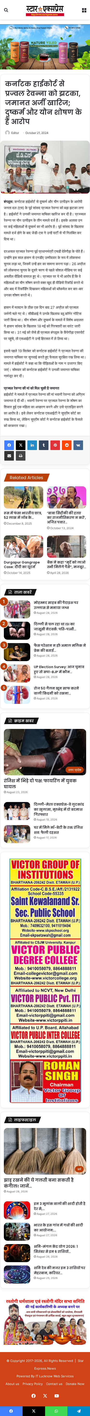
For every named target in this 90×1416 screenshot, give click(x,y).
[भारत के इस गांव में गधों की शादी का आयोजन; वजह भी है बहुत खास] (17, 1232)
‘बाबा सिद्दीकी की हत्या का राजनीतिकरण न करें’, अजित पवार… (66, 518)
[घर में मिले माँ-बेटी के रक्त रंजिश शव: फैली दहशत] (17, 834)
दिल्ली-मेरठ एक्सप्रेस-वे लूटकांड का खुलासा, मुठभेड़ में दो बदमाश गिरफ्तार (59, 809)
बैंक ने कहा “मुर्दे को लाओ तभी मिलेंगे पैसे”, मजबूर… (66, 564)
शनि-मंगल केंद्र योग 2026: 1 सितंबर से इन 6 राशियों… (56, 1249)
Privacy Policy (33, 1384)
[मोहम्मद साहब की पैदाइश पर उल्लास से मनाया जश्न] (17, 609)
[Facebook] (9, 445)
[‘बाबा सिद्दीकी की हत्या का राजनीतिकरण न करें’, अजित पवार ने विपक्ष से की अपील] (66, 497)
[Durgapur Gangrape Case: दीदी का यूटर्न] (23, 546)
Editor (15, 133)
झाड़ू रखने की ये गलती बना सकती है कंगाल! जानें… (39, 1183)
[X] (20, 445)
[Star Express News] (45, 9)
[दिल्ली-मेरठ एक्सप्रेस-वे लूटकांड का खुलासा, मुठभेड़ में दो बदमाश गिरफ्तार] (17, 811)
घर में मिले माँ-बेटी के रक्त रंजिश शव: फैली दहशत (58, 830)
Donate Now (75, 1384)
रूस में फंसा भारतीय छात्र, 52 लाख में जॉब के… (23, 515)
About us (12, 1384)
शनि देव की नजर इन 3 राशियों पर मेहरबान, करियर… (59, 1270)
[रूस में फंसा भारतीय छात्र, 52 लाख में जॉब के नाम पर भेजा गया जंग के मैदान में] (23, 497)
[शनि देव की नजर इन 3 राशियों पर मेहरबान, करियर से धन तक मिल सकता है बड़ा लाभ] (17, 1275)
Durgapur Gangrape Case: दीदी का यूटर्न (22, 564)
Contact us (54, 1384)
